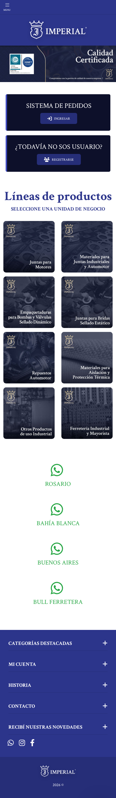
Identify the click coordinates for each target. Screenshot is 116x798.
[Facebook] (32, 743)
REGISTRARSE (63, 160)
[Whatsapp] (10, 743)
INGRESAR (62, 119)
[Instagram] (22, 743)
